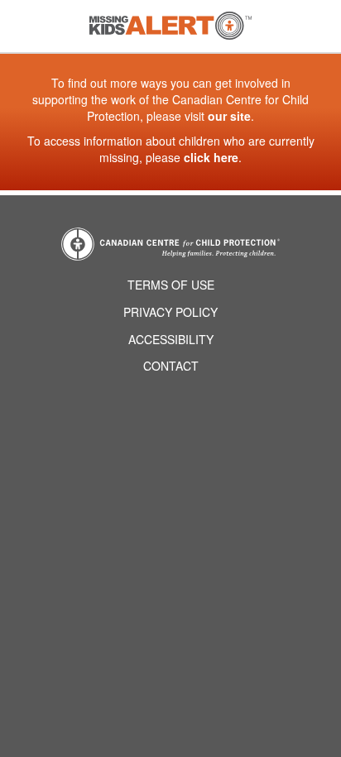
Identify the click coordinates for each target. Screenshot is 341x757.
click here (211, 157)
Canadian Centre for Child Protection (170, 244)
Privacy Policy (170, 312)
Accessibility (171, 339)
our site (229, 116)
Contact (171, 365)
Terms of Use (170, 284)
